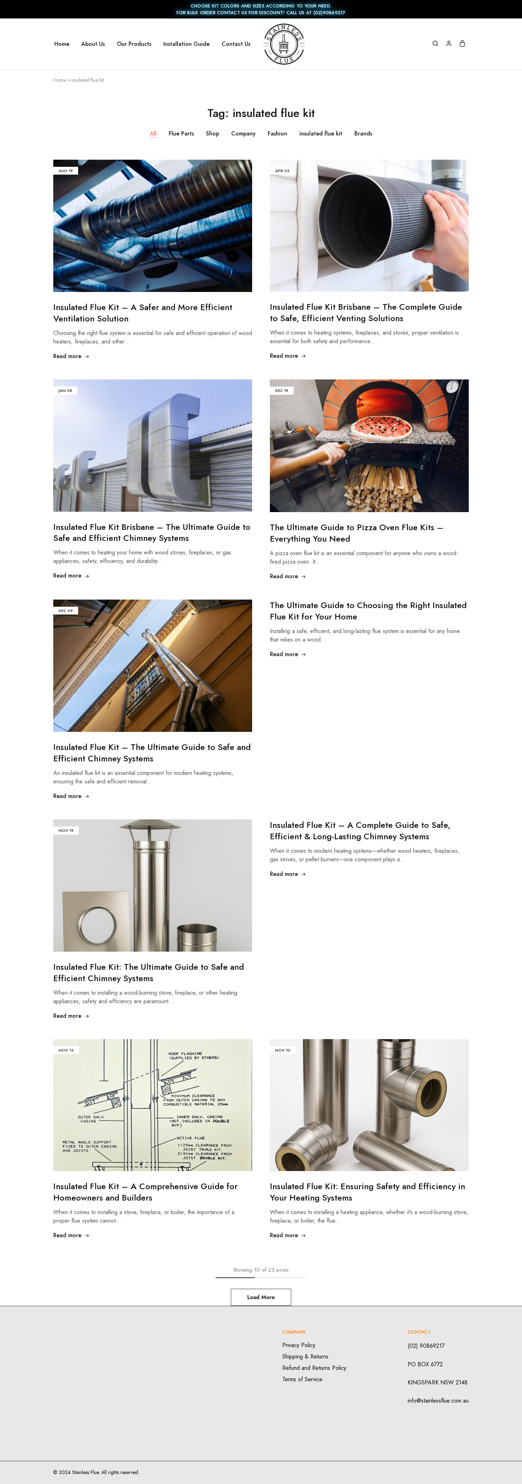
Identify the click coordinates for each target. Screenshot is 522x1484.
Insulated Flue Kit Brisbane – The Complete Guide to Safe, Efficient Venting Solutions (366, 312)
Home (61, 44)
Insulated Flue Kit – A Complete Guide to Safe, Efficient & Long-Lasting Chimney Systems (360, 830)
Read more (67, 356)
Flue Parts (181, 133)
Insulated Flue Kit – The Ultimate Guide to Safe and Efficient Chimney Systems (152, 753)
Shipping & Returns (305, 1356)
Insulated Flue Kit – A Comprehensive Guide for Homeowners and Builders (145, 1192)
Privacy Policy (298, 1345)
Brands (363, 133)
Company (243, 133)
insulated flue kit (320, 133)
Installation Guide (186, 44)
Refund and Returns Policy (314, 1368)
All (153, 133)
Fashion (277, 133)
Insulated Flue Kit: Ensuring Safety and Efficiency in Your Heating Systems (367, 1192)
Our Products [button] (134, 44)
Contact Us (236, 44)
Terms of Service (302, 1379)
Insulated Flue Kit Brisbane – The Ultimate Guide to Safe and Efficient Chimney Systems (151, 532)
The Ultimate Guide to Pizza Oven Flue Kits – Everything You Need (357, 533)
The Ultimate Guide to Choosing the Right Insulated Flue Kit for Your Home (368, 611)
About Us (93, 44)
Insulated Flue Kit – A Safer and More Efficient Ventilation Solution (142, 313)
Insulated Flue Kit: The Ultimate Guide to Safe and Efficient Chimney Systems (148, 972)
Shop (212, 133)
